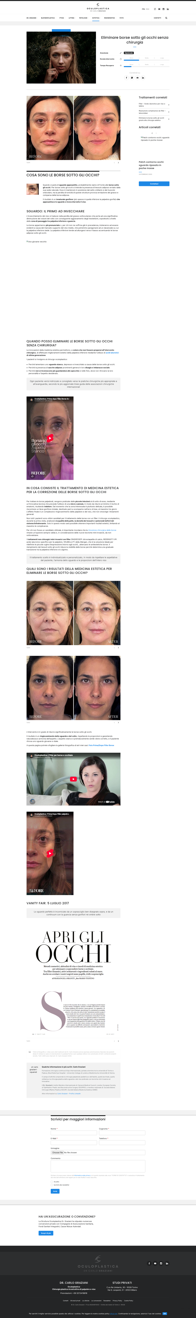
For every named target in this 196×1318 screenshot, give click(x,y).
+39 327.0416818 (79, 1293)
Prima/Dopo (98, 745)
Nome (54, 1129)
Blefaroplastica (48, 18)
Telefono (103, 1138)
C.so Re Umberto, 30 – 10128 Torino (122, 1287)
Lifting (71, 18)
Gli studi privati (75, 1300)
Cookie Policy (128, 1300)
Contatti (157, 18)
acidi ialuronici (112, 353)
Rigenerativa (109, 18)
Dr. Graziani (31, 18)
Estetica (95, 18)
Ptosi (62, 18)
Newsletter (107, 1300)
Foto (122, 18)
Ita (143, 9)
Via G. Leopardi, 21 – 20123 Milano (122, 1290)
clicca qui (113, 1314)
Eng (147, 9)
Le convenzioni (96, 1300)
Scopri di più (46, 1233)
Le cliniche (85, 1300)
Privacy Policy (117, 1300)
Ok (165, 1314)
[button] (118, 163)
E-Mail (54, 1138)
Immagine (55, 1148)
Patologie (83, 18)
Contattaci (154, 184)
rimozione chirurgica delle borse (102, 530)
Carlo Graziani (62, 1094)
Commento (55, 1158)
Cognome (104, 1129)
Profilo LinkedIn (75, 1094)
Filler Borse (109, 745)
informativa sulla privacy (82, 1175)
